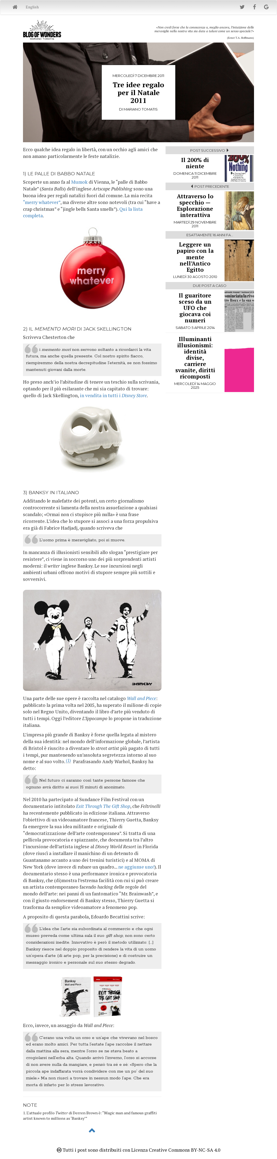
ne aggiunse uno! (136, 867)
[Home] (15, 7)
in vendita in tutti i (113, 395)
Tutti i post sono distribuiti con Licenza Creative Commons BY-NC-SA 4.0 (140, 1150)
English (32, 6)
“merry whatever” (41, 202)
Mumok (79, 182)
